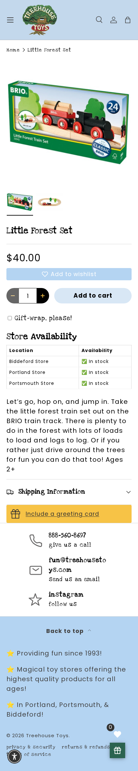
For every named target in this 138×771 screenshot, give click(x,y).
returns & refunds (86, 747)
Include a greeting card (62, 514)
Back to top (65, 631)
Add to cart (92, 296)
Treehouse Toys (47, 735)
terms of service (28, 754)
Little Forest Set (49, 50)
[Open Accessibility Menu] (14, 756)
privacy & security (31, 747)
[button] (69, 274)
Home (13, 50)
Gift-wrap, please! (43, 318)
